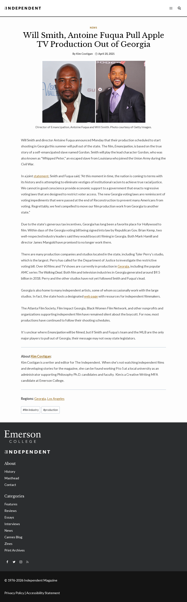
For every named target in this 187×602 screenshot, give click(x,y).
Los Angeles (55, 399)
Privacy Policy (14, 593)
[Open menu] (170, 8)
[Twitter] (14, 562)
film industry (31, 409)
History (9, 471)
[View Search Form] (179, 8)
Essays (9, 517)
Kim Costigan (84, 53)
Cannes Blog (13, 537)
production (50, 409)
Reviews (10, 511)
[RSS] (27, 562)
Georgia (40, 399)
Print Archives (14, 550)
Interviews (12, 524)
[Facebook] (7, 562)
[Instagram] (21, 562)
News (93, 27)
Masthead (11, 478)
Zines (8, 544)
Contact (10, 485)
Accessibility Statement (43, 593)
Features (10, 504)
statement (41, 176)
